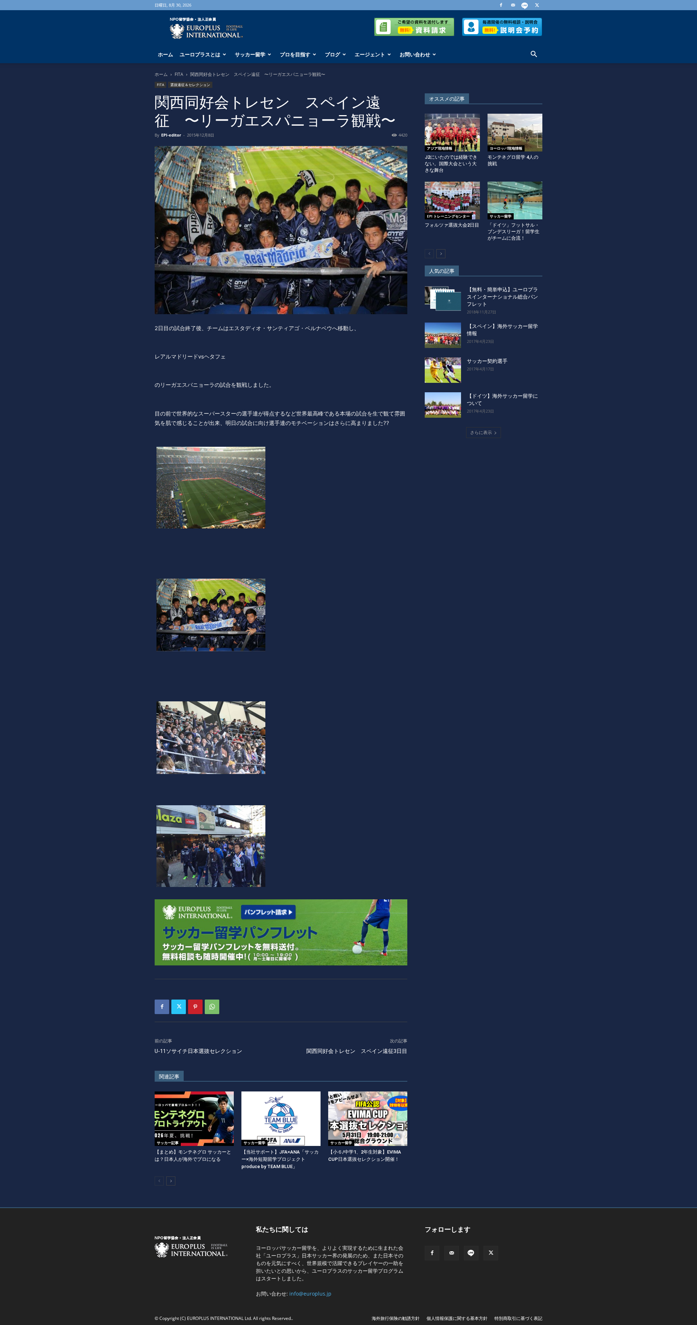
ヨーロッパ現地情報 (506, 148)
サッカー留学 (250, 54)
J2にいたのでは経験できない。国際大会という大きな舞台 (451, 163)
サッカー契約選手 (487, 361)
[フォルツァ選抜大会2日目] (452, 200)
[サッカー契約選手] (443, 370)
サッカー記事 (168, 1142)
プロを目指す (295, 54)
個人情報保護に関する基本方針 (457, 1318)
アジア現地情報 (439, 148)
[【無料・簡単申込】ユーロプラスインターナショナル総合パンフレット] (443, 298)
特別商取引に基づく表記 (518, 1318)
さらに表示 (481, 432)
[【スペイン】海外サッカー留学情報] (443, 335)
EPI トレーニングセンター (448, 216)
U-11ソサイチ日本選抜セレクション (198, 1051)
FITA (179, 74)
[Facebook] (501, 5)
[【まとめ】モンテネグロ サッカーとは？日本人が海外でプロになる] (194, 1118)
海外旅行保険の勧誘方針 (396, 1318)
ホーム (165, 54)
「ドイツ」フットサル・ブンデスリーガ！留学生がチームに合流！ (513, 231)
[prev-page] (159, 1181)
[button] (533, 55)
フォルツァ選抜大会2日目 (452, 225)
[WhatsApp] (212, 1007)
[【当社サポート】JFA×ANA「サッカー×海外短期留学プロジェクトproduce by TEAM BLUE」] (281, 1118)
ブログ (332, 54)
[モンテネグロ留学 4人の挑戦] (515, 132)
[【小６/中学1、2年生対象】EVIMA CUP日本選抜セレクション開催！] (367, 1118)
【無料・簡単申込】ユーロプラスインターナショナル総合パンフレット (502, 297)
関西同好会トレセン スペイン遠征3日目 (356, 1051)
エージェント (370, 54)
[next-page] (170, 1181)
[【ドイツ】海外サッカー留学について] (443, 405)
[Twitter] (536, 5)
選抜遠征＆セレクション (190, 84)
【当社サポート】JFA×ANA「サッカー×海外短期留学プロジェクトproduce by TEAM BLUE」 (280, 1159)
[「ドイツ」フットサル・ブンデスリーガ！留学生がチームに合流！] (515, 200)
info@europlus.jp (310, 1293)
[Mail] (513, 5)
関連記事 (169, 1076)
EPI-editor (171, 135)
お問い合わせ (415, 54)
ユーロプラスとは (200, 54)
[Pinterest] (195, 1007)
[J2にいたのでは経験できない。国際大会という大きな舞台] (452, 132)
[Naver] (524, 5)
